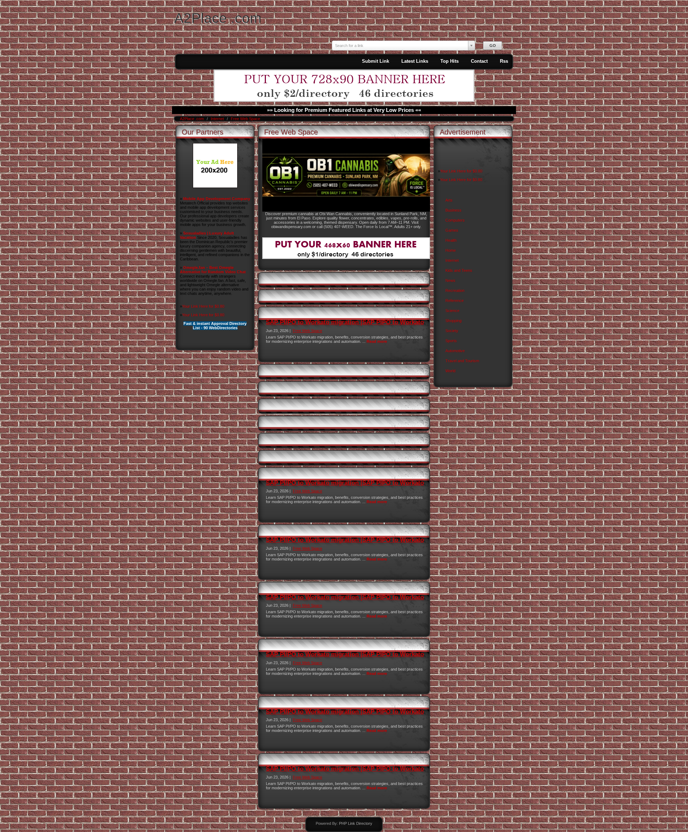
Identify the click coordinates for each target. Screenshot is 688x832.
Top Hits (449, 61)
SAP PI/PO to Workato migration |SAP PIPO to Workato (345, 322)
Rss (504, 61)
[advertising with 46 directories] (215, 186)
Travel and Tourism (462, 361)
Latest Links (414, 61)
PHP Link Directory (355, 823)
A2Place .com (217, 18)
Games (451, 230)
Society (451, 330)
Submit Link (375, 61)
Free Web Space (245, 119)
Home (450, 250)
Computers (455, 220)
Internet (218, 119)
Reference (454, 300)
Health (451, 240)
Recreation (454, 290)
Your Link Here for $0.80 (203, 306)
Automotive (455, 351)
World (450, 371)
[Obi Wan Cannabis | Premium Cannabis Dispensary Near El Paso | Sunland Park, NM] (346, 210)
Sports (451, 341)
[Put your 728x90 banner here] (344, 100)
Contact (479, 61)
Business (453, 210)
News (450, 280)
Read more (377, 341)
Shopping (453, 320)
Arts (449, 200)
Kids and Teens (458, 270)
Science (452, 310)
